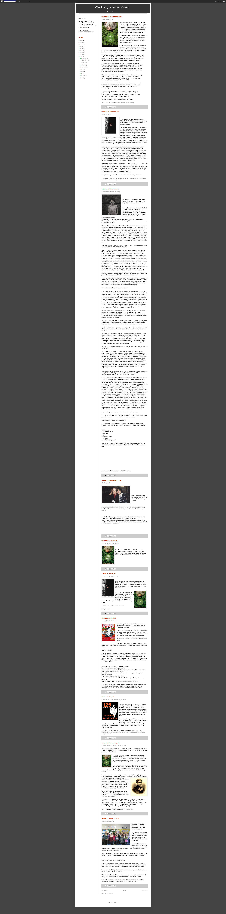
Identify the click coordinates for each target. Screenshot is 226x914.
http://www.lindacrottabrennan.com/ (135, 203)
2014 (81, 50)
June (82, 71)
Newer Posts (105, 890)
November (84, 58)
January (83, 75)
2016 (81, 46)
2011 (81, 56)
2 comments (127, 471)
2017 (81, 44)
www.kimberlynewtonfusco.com (86, 31)
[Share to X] (111, 107)
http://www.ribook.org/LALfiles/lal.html (128, 681)
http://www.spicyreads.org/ (127, 102)
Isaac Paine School (108, 821)
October (83, 65)
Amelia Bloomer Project (127, 809)
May (82, 73)
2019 (81, 40)
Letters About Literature (109, 621)
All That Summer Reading (110, 576)
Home (124, 890)
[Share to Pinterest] (115, 107)
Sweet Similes (106, 114)
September (84, 67)
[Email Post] (105, 107)
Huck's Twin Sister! (107, 19)
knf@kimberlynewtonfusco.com (116, 605)
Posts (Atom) (111, 893)
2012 (81, 54)
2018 (81, 42)
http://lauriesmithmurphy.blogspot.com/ (111, 179)
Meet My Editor (106, 483)
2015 (81, 48)
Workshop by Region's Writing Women (114, 699)
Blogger (116, 902)
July (82, 69)
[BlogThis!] (110, 107)
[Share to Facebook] (113, 107)
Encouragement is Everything (111, 191)
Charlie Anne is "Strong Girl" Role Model (114, 745)
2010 (81, 78)
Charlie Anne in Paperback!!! (110, 543)
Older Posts (144, 890)
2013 (81, 52)
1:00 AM (122, 471)
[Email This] (108, 107)
